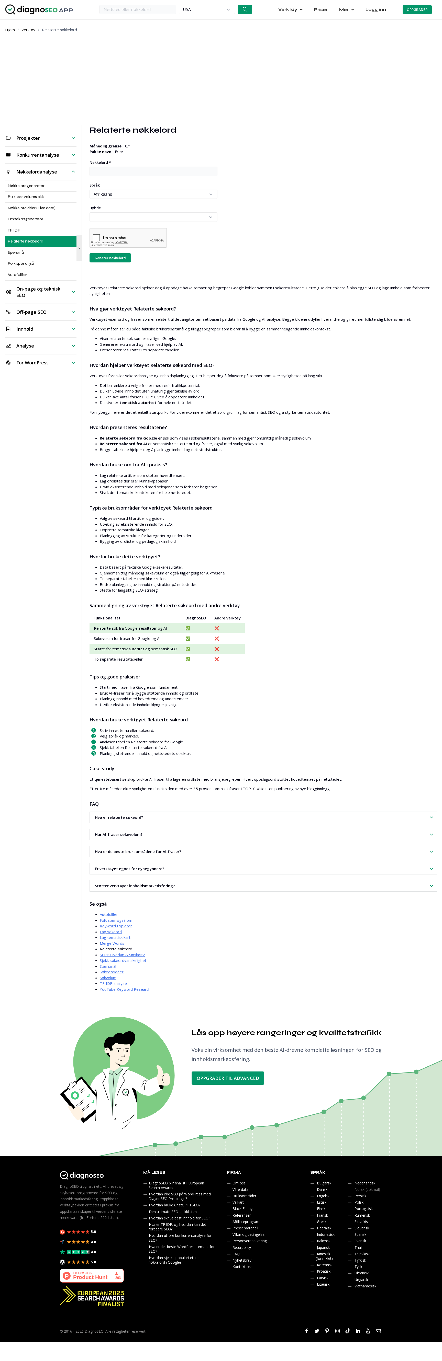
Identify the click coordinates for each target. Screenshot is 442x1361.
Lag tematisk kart (115, 937)
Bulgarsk (324, 1183)
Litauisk (323, 1284)
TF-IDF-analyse (113, 983)
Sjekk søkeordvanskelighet (123, 960)
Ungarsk (361, 1279)
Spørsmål (108, 966)
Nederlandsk (365, 1183)
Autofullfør (109, 914)
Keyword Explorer (116, 925)
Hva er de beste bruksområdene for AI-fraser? (138, 851)
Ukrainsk (362, 1273)
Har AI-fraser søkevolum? (118, 834)
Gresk (321, 1221)
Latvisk (322, 1277)
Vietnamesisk (365, 1286)
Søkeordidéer (112, 971)
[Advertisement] (221, 78)
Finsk (321, 1208)
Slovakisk (362, 1221)
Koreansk (325, 1264)
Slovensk (362, 1228)
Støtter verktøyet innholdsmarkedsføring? (135, 885)
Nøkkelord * (100, 162)
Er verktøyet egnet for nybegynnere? (129, 868)
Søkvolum (108, 977)
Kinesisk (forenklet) (324, 1256)
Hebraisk (324, 1228)
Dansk (322, 1189)
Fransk (322, 1215)
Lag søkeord (111, 931)
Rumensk (362, 1215)
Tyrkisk (360, 1260)
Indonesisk (326, 1234)
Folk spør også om (116, 920)
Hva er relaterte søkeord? (119, 817)
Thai (358, 1247)
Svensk (360, 1240)
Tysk (358, 1266)
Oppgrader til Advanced (228, 1078)
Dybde (95, 207)
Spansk (360, 1234)
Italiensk (323, 1240)
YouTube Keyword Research (125, 989)
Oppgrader (417, 9)
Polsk (359, 1202)
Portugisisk (364, 1208)
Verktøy (28, 29)
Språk (95, 185)
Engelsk (323, 1195)
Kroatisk (323, 1271)
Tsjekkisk (362, 1253)
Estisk (321, 1202)
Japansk (323, 1247)
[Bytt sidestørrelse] (79, 248)
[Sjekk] (245, 9)
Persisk (360, 1195)
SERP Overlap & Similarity (122, 954)
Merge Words (112, 943)
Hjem (10, 29)
